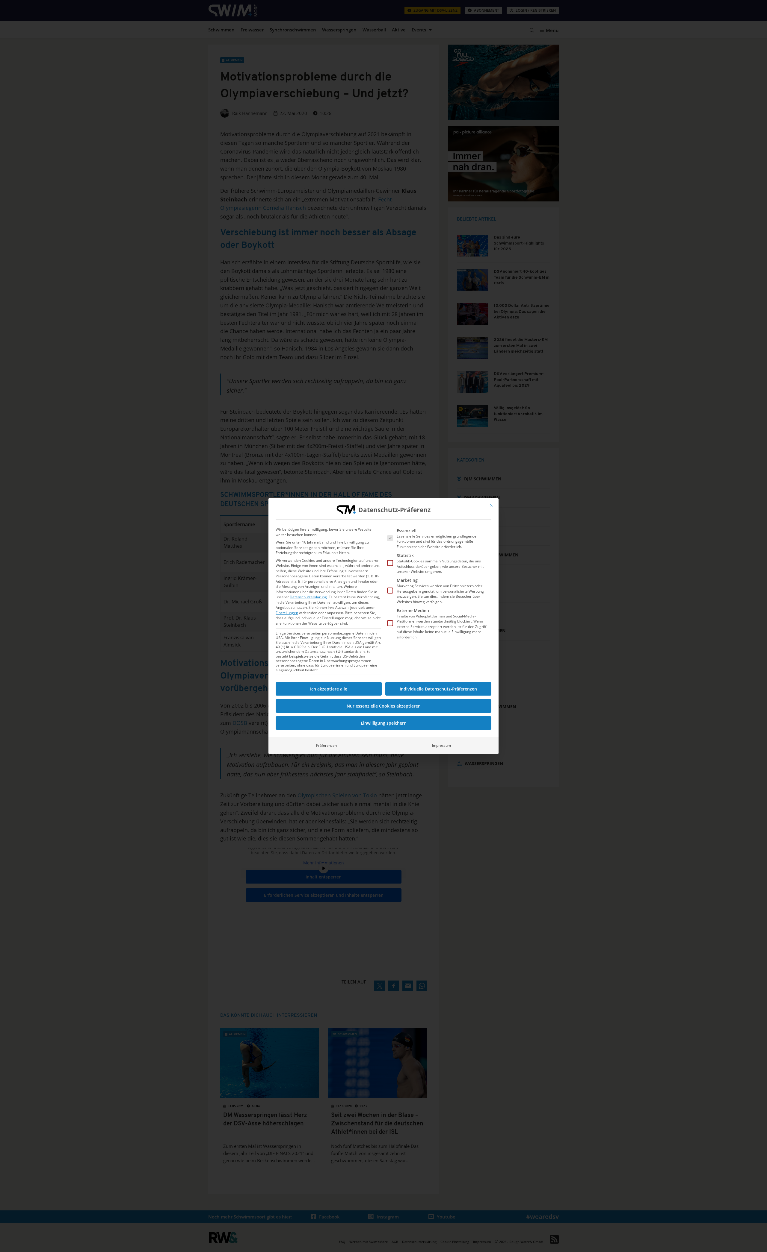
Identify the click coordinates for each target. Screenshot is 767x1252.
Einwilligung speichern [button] (384, 723)
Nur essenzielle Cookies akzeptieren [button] (384, 706)
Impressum (441, 745)
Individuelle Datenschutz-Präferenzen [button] (438, 689)
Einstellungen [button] (287, 612)
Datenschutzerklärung (308, 597)
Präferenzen (326, 745)
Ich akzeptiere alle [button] (328, 689)
